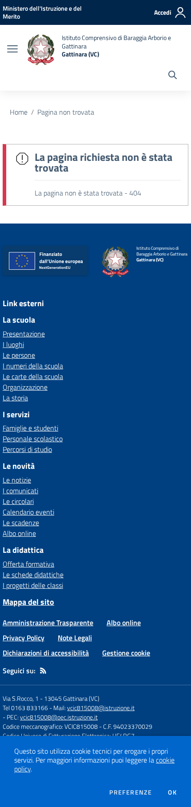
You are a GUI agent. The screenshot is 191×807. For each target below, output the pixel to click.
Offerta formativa (28, 564)
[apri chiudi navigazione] (12, 49)
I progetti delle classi (33, 585)
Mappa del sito (28, 602)
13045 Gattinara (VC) (71, 698)
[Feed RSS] (43, 671)
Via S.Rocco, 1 (21, 698)
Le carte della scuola (33, 376)
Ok (172, 792)
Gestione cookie (126, 652)
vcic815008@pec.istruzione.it (59, 717)
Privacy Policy (23, 637)
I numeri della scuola (33, 365)
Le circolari (18, 501)
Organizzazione (25, 387)
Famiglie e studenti (30, 428)
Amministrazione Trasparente (48, 622)
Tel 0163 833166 (25, 707)
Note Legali (75, 637)
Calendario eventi (28, 512)
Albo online (19, 533)
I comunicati (20, 490)
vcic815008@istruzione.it (101, 707)
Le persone (19, 355)
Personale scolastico (33, 438)
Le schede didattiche (33, 574)
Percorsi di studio (27, 449)
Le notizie (17, 480)
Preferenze (130, 792)
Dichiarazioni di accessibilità (46, 652)
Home (19, 112)
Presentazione (24, 333)
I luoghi (13, 344)
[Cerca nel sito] (172, 76)
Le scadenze (21, 522)
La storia (15, 397)
